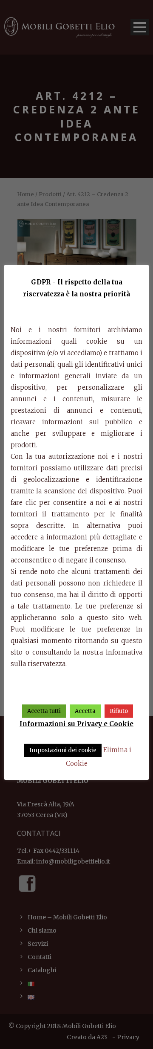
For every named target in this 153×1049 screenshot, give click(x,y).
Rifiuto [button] (119, 711)
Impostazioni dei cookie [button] (62, 750)
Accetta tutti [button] (44, 711)
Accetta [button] (85, 711)
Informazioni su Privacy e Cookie (76, 724)
